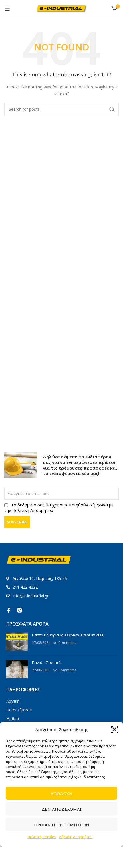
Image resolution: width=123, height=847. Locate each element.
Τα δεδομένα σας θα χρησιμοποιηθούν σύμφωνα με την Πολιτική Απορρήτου (58, 507)
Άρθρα (12, 718)
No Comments (64, 642)
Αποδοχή (61, 793)
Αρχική (12, 701)
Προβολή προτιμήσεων (61, 825)
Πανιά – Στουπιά (46, 662)
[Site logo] (61, 8)
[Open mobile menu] (7, 8)
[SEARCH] (112, 109)
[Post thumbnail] (17, 641)
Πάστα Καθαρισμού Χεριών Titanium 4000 (68, 635)
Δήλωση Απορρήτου (75, 836)
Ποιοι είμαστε (19, 710)
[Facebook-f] (8, 610)
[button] (114, 729)
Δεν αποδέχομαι (61, 809)
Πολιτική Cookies (42, 836)
